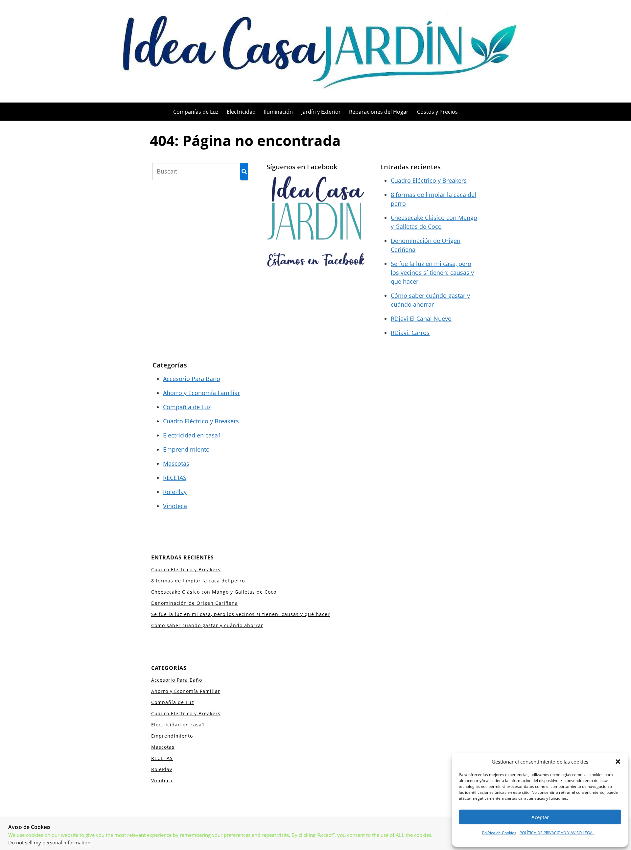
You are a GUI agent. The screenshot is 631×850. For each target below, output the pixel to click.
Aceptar (540, 817)
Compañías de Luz (195, 111)
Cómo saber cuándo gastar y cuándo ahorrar (207, 625)
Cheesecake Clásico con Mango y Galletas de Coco (213, 592)
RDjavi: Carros (410, 333)
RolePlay (175, 492)
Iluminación (278, 111)
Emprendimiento (186, 449)
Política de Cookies (499, 833)
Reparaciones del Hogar (379, 111)
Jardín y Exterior (321, 111)
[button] (618, 761)
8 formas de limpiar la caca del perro (198, 581)
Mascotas (176, 463)
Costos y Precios (437, 111)
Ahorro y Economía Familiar (201, 393)
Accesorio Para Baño (191, 379)
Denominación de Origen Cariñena (194, 603)
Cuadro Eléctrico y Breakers (429, 180)
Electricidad (241, 111)
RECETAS (174, 478)
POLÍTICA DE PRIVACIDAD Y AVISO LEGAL (557, 833)
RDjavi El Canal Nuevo (421, 318)
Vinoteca (175, 506)
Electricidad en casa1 (192, 435)
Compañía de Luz (187, 407)
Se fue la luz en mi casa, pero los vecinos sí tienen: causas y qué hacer (432, 272)
